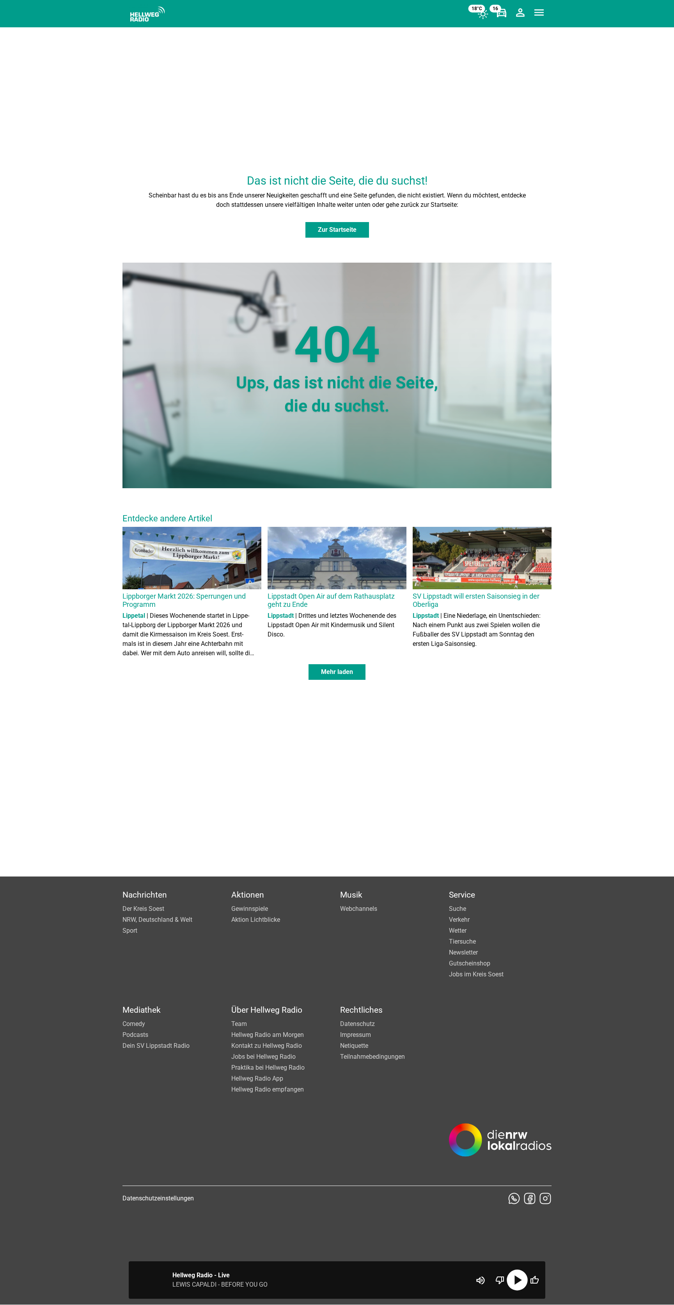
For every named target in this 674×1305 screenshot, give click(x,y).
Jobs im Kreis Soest (476, 974)
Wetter (457, 930)
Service (462, 895)
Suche (457, 908)
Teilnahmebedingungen (372, 1056)
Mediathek (141, 1010)
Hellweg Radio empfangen (267, 1089)
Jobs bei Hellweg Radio (263, 1056)
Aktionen (247, 895)
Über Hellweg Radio (266, 1010)
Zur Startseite (337, 229)
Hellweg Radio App (257, 1078)
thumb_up (534, 1280)
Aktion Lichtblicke (255, 919)
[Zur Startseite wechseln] (147, 14)
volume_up (480, 1280)
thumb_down (500, 1280)
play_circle (517, 1280)
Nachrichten (144, 895)
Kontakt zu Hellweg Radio (266, 1045)
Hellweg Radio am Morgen (267, 1034)
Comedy (133, 1024)
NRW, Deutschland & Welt (157, 919)
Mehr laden (337, 672)
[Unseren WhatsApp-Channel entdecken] (514, 1198)
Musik (351, 895)
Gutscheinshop (469, 963)
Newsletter (463, 952)
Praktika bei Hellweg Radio (268, 1067)
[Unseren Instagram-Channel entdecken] (545, 1198)
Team (239, 1024)
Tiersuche (462, 941)
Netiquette (354, 1045)
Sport (129, 930)
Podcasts (135, 1034)
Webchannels (358, 908)
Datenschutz (357, 1024)
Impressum (355, 1034)
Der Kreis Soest (143, 908)
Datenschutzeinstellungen (158, 1198)
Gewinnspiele (249, 908)
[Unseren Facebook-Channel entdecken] (529, 1198)
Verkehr (459, 919)
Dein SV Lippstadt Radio (156, 1045)
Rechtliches (361, 1010)
